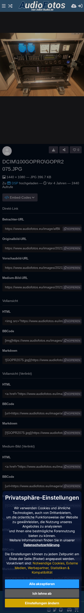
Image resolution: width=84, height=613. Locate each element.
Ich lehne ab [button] (42, 593)
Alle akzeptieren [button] (42, 584)
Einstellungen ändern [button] (42, 603)
